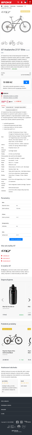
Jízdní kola (12, 6)
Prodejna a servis (6, 405)
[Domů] (1, 6)
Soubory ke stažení (11, 110)
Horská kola (20, 6)
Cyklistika (6, 6)
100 (17, 208)
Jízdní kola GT (6, 258)
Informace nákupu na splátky (10, 97)
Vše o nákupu (5, 401)
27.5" (17, 235)
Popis (3, 107)
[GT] (16, 251)
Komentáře (9, 107)
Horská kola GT (6, 261)
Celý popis (14, 68)
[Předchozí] (2, 300)
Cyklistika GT (6, 255)
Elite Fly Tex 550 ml (8, 306)
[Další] (29, 300)
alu (17, 205)
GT (30, 73)
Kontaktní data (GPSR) (20, 107)
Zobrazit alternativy (26, 82)
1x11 (17, 217)
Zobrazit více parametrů (16, 239)
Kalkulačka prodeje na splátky (10, 96)
